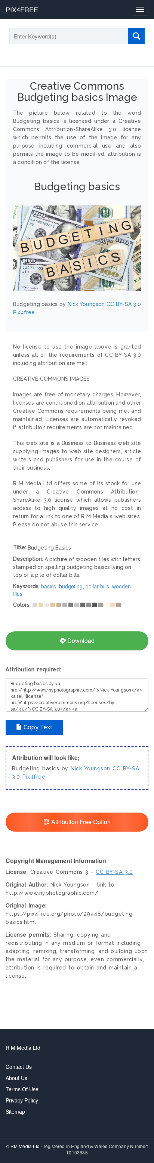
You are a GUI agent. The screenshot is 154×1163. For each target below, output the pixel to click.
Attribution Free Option (80, 821)
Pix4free (33, 777)
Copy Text (37, 727)
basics (48, 586)
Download (80, 640)
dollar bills (97, 586)
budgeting (71, 586)
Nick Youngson (90, 768)
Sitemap (15, 1111)
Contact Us (19, 1066)
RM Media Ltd (25, 1146)
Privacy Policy (22, 1100)
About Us (16, 1078)
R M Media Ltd (23, 1047)
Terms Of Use (22, 1089)
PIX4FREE (22, 9)
